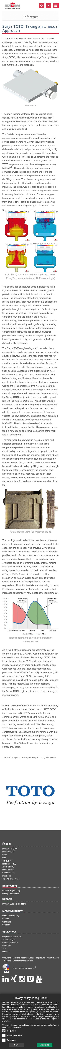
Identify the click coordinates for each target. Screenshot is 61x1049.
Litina (4, 854)
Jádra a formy (8, 866)
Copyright (6, 957)
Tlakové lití (6, 860)
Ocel (4, 857)
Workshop (6, 921)
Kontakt (7, 960)
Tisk (4, 948)
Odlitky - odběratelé (10, 893)
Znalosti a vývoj (8, 939)
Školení (5, 918)
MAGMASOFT (8, 851)
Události (5, 951)
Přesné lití (6, 875)
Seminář (6, 924)
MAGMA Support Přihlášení (14, 903)
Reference (6, 945)
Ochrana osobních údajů (23, 957)
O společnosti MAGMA (11, 936)
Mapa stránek (53, 957)
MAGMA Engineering (11, 890)
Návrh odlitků (8, 869)
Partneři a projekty (10, 942)
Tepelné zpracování (10, 878)
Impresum (40, 957)
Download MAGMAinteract (24, 968)
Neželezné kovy (9, 863)
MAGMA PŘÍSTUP (10, 848)
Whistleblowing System (23, 960)
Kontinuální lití (8, 872)
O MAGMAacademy (10, 915)
